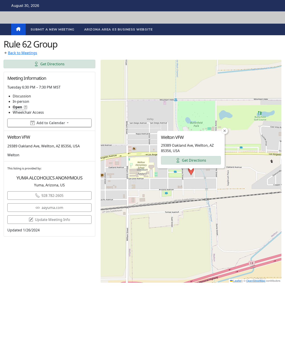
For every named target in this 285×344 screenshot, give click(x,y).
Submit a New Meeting (52, 29)
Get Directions (52, 64)
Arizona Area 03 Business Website (118, 29)
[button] (191, 171)
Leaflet (237, 280)
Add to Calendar (51, 122)
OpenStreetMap (255, 280)
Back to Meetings (22, 52)
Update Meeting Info (52, 219)
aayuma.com (52, 207)
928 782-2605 (52, 195)
